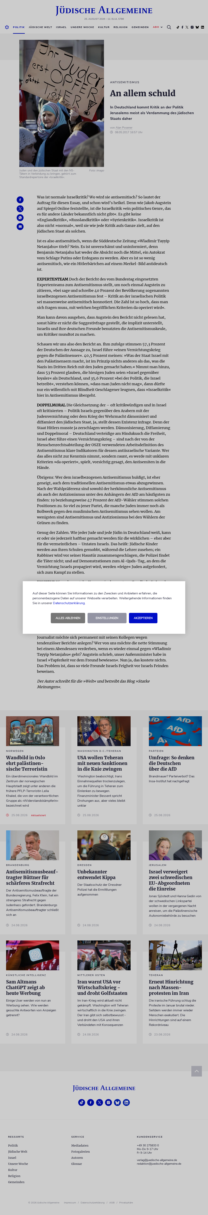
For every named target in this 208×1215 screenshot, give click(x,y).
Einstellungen (107, 618)
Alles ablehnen (68, 618)
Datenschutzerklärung (69, 603)
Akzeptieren (143, 618)
